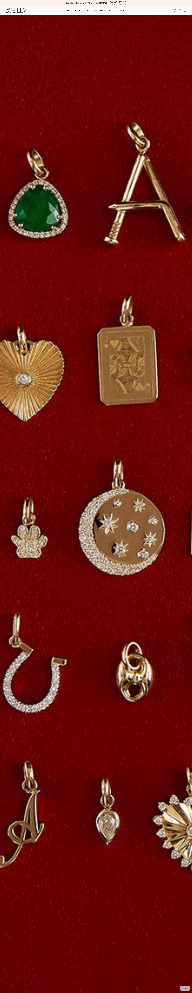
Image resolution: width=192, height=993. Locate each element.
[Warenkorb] (185, 10)
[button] (68, 10)
